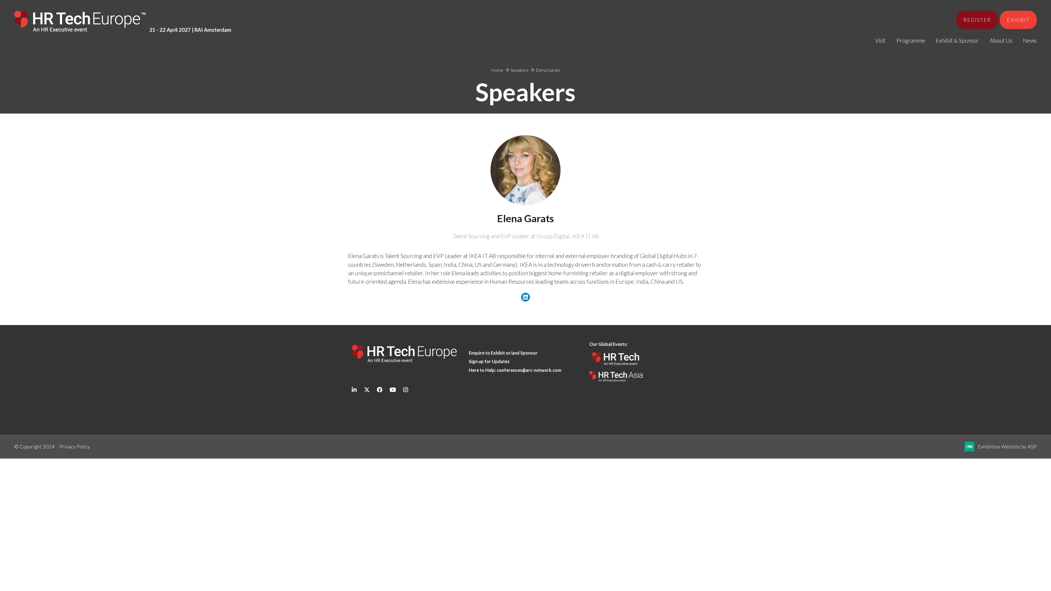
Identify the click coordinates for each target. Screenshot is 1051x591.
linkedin (354, 390)
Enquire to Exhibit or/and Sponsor (503, 352)
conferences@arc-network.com (529, 370)
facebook (380, 390)
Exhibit (1018, 20)
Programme (910, 40)
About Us (1001, 40)
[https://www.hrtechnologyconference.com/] (616, 366)
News (1030, 40)
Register (977, 20)
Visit (880, 40)
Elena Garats (548, 70)
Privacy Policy (74, 447)
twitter (367, 390)
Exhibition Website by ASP (1007, 447)
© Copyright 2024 (34, 447)
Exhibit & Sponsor (957, 40)
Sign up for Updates (489, 361)
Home (497, 70)
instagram (405, 390)
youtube (393, 390)
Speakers (520, 70)
